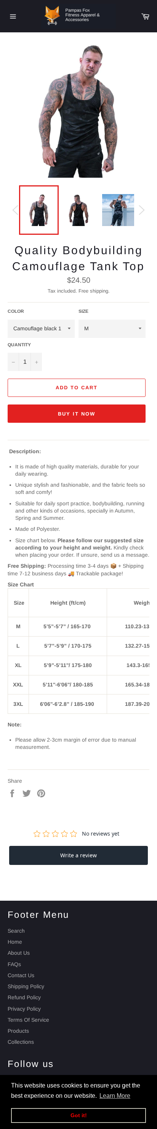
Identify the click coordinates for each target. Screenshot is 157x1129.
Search (16, 931)
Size (83, 311)
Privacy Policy (24, 1009)
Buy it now (76, 414)
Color (16, 311)
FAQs (14, 964)
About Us (19, 953)
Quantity (19, 344)
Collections (21, 1042)
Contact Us (21, 975)
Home (15, 942)
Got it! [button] (78, 1115)
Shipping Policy (26, 986)
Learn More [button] (114, 1095)
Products (18, 1031)
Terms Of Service (28, 1020)
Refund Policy (24, 997)
